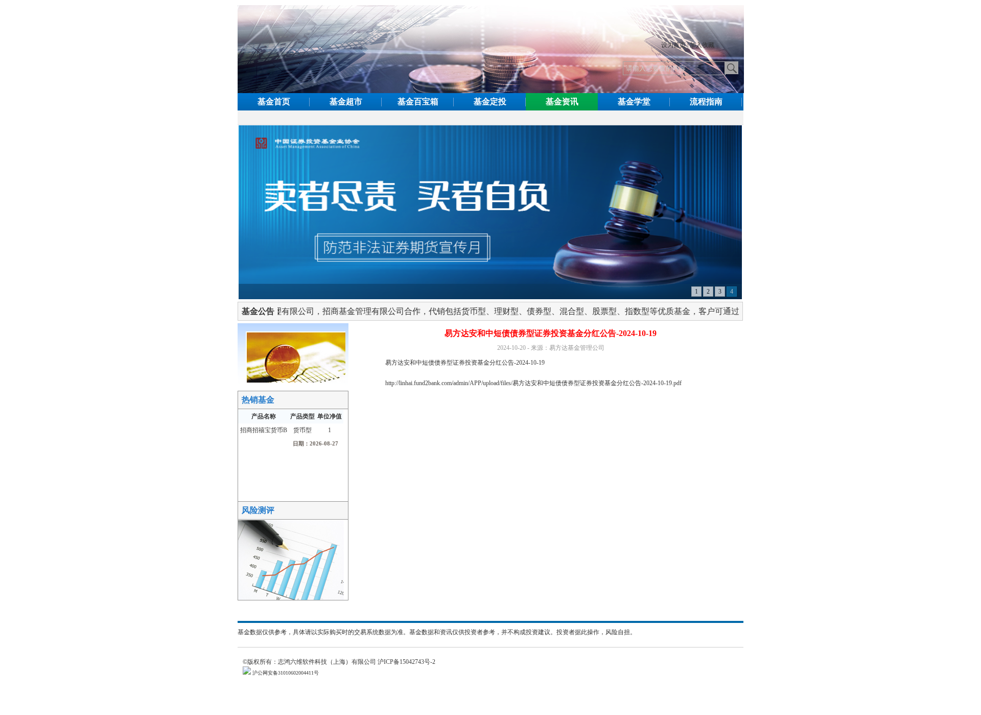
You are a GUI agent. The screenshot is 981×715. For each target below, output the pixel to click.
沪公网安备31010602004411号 (285, 673)
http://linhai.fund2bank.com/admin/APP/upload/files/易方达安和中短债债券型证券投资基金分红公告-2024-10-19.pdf (533, 383)
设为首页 (673, 45)
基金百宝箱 (418, 101)
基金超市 (346, 101)
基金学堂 (634, 101)
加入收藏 (702, 45)
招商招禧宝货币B (263, 430)
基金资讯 (562, 101)
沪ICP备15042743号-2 (409, 661)
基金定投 (490, 101)
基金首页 (274, 101)
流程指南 (706, 101)
